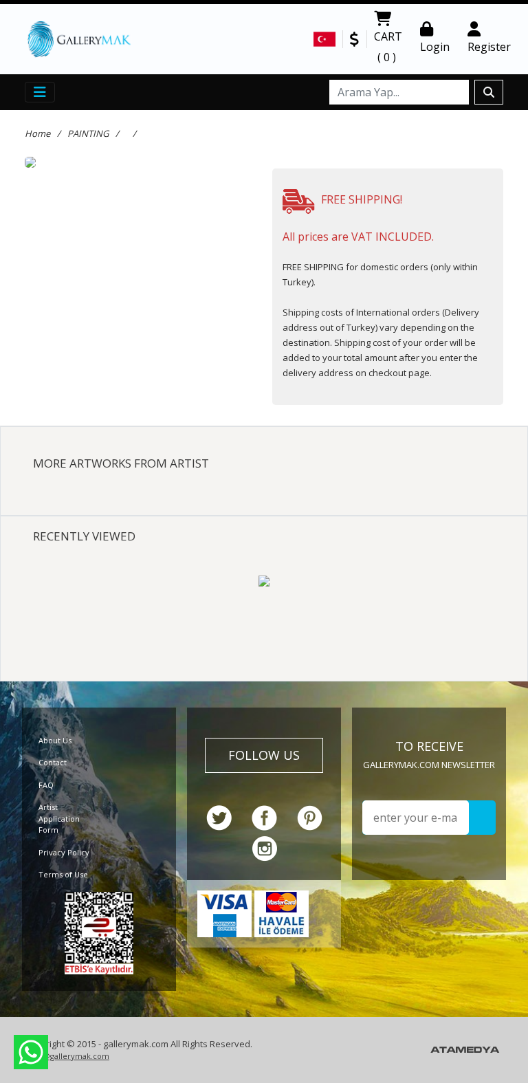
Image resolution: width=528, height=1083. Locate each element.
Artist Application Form (59, 818)
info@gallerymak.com (68, 1056)
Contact (52, 762)
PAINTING (88, 133)
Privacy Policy (63, 852)
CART (388, 47)
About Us (55, 740)
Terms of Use (63, 874)
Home (37, 133)
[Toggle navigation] (40, 92)
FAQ (46, 785)
